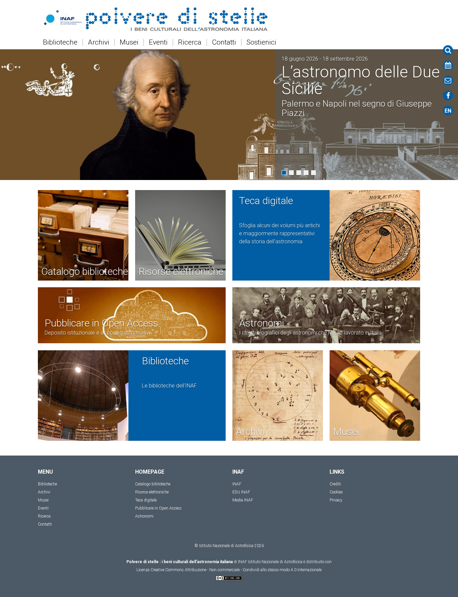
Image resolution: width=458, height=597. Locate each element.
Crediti (335, 484)
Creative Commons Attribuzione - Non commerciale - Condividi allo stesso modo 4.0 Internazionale (236, 570)
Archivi (98, 42)
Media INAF (242, 500)
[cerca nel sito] (448, 50)
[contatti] (448, 80)
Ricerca (190, 42)
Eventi (158, 42)
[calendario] (448, 65)
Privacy (336, 500)
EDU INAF (241, 492)
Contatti (224, 42)
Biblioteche (60, 42)
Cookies (336, 492)
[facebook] (448, 96)
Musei (129, 42)
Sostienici (261, 42)
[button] (284, 172)
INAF (236, 484)
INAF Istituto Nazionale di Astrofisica (270, 561)
